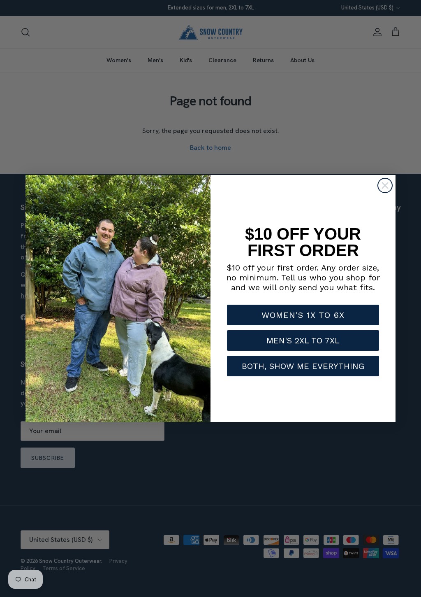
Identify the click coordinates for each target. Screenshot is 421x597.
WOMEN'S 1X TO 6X (303, 315)
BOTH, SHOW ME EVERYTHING (303, 366)
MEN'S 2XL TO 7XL (303, 340)
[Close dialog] (385, 185)
